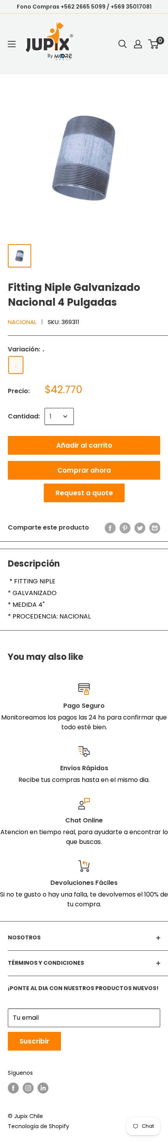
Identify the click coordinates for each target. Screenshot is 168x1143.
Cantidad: (24, 416)
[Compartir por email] (154, 527)
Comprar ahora (84, 470)
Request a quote (84, 493)
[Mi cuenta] (138, 44)
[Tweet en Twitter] (139, 527)
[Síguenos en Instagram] (28, 1088)
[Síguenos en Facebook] (13, 1088)
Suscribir (34, 1041)
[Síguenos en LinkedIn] (43, 1088)
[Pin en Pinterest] (125, 527)
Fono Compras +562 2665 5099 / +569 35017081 (84, 7)
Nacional (22, 322)
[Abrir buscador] (122, 44)
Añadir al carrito (84, 445)
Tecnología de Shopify (38, 1126)
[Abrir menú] (12, 44)
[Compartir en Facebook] (110, 527)
